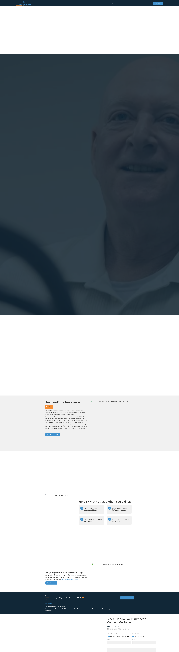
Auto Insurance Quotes (69, 3)
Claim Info (90, 3)
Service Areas (99, 3)
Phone (134, 640)
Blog (119, 3)
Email (108, 647)
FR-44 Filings (82, 3)
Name (108, 640)
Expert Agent (111, 3)
